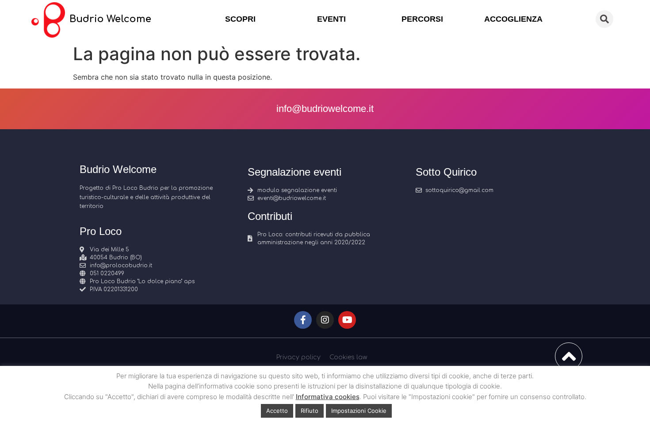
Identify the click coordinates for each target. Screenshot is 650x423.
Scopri (240, 19)
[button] (604, 19)
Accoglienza (513, 19)
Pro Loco (101, 231)
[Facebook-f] (303, 320)
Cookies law (348, 357)
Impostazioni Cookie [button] (358, 410)
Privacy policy (298, 357)
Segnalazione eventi (294, 172)
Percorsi (422, 19)
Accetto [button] (277, 410)
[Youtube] (347, 320)
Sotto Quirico (446, 172)
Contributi (270, 216)
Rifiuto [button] (309, 410)
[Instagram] (325, 320)
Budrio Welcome (110, 19)
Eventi (331, 19)
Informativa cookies (327, 396)
